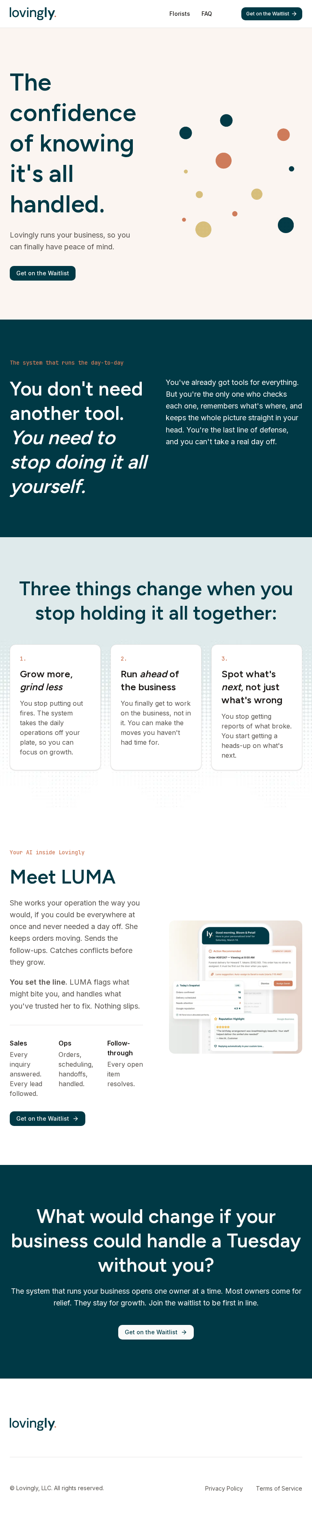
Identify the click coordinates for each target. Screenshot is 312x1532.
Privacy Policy (224, 1488)
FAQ (207, 13)
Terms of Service (279, 1488)
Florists (179, 13)
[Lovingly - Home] (33, 13)
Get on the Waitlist (267, 14)
